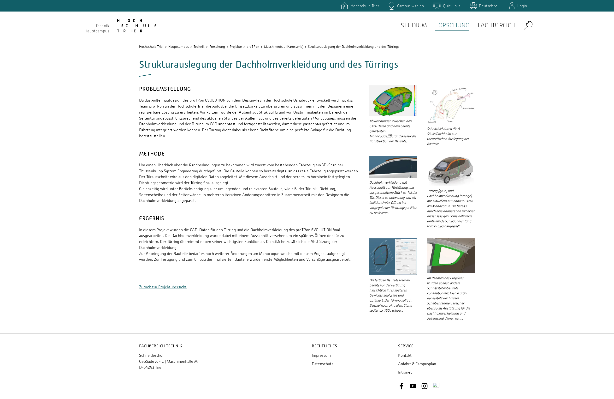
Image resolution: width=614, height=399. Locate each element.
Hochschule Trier (151, 46)
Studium (414, 25)
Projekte (236, 46)
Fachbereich (497, 25)
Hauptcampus (178, 46)
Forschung (452, 25)
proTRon (253, 46)
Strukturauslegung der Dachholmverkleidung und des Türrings (353, 46)
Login (522, 5)
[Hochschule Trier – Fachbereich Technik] (120, 25)
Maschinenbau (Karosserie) (283, 46)
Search (528, 25)
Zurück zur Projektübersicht (163, 287)
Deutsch (486, 5)
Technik (199, 46)
